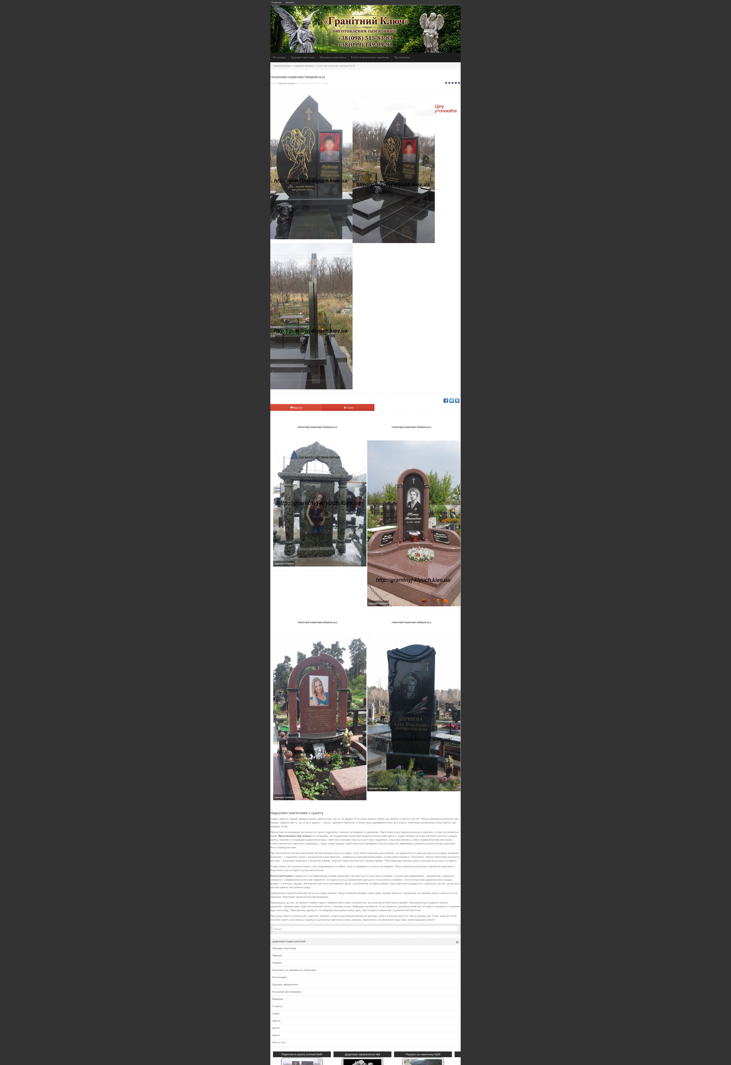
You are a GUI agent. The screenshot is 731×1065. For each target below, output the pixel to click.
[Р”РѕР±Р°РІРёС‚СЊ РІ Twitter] (451, 400)
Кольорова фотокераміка (286, 991)
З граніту (277, 1006)
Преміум (277, 955)
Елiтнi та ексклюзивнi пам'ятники (370, 57)
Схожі (350, 407)
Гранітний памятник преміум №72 (317, 427)
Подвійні (277, 962)
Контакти (290, 2)
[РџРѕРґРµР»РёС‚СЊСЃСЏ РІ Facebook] (446, 400)
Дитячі (276, 1028)
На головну (279, 57)
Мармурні (277, 999)
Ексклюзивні (279, 977)
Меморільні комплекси (333, 57)
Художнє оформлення (285, 984)
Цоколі (276, 1035)
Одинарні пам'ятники (303, 57)
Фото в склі (278, 1042)
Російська (276, 2)
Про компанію (402, 57)
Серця (275, 1013)
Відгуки (297, 407)
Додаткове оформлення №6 (365, 1054)
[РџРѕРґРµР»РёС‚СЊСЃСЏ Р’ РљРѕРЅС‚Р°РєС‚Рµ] (457, 400)
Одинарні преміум (286, 83)
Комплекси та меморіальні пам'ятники (294, 970)
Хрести (276, 1020)
